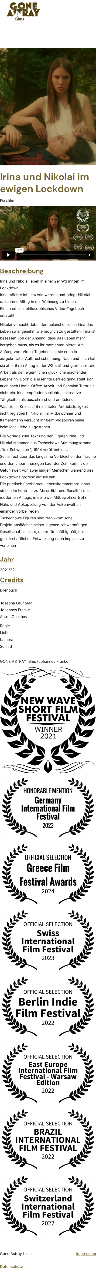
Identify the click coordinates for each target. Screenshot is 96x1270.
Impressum (86, 1253)
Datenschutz (11, 1266)
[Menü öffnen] (61, 12)
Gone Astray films (15, 1253)
